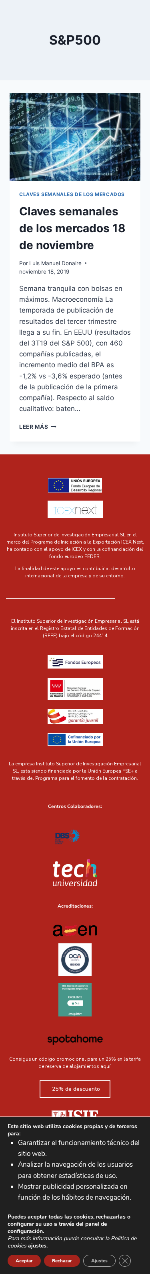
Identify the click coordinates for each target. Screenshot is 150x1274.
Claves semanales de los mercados (72, 194)
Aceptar (24, 1261)
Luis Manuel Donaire (55, 263)
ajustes (37, 1245)
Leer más (37, 426)
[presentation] (75, 137)
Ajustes (99, 1261)
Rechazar (62, 1261)
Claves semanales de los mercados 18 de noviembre (72, 228)
